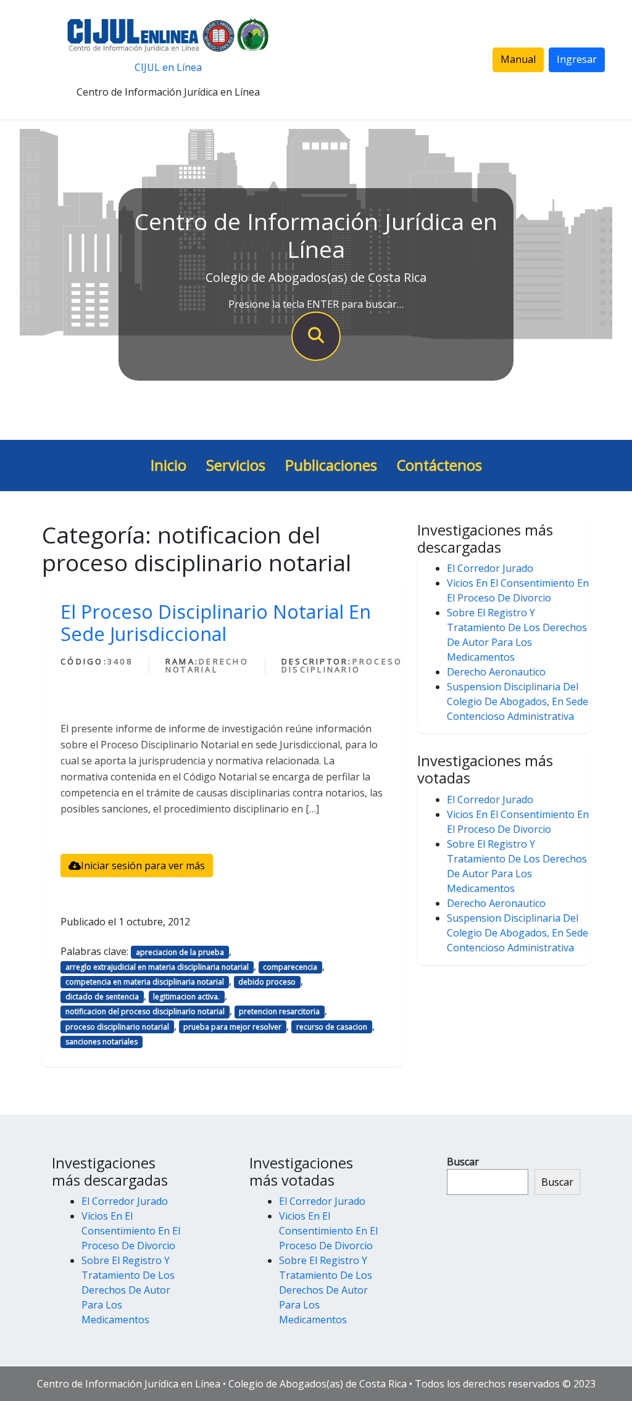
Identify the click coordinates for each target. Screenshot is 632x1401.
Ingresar (577, 59)
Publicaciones (331, 465)
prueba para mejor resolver (232, 1027)
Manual (518, 59)
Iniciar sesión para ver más (143, 865)
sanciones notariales (101, 1041)
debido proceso (267, 982)
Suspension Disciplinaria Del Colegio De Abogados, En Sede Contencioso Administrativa (517, 701)
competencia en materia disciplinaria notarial (144, 982)
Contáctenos (439, 465)
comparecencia (290, 967)
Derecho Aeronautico (496, 672)
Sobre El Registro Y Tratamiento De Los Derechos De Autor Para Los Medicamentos (128, 1290)
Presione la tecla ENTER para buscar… (316, 304)
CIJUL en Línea (168, 67)
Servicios (235, 465)
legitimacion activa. (186, 996)
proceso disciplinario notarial (117, 1027)
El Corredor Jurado (490, 568)
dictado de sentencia (102, 996)
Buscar (463, 1161)
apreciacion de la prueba (180, 952)
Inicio (168, 465)
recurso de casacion (331, 1027)
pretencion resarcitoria (279, 1011)
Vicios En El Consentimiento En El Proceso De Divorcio (130, 1230)
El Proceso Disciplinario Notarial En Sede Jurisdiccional (215, 622)
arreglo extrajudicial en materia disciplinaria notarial (157, 967)
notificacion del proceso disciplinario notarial (145, 1011)
